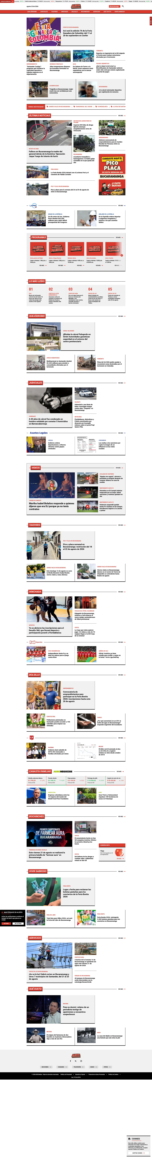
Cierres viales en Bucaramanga (59, 106)
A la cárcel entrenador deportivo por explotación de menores (110, 91)
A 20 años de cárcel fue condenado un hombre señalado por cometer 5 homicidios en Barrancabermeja (48, 421)
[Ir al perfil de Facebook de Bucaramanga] (70, 1061)
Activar (6, 923)
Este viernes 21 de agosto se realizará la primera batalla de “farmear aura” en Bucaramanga (47, 854)
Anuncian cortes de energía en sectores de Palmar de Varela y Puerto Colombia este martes (55, 300)
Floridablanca (103, 106)
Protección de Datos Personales (97, 1074)
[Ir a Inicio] (76, 6)
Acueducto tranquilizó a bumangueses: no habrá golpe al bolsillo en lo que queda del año (84, 159)
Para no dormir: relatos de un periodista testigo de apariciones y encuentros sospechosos (76, 1010)
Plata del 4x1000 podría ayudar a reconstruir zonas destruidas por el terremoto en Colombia (109, 364)
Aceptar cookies (137, 1153)
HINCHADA (64, 11)
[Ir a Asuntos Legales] (38, 433)
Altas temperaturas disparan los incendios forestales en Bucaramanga (60, 68)
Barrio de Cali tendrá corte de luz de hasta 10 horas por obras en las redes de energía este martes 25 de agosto (36, 298)
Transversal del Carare (84, 106)
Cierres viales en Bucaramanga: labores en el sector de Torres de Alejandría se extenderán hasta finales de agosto (108, 573)
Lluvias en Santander (120, 106)
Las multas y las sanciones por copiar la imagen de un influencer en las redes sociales (109, 446)
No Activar (18, 923)
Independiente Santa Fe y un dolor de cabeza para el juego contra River (58, 655)
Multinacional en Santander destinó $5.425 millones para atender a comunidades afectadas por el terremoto (59, 364)
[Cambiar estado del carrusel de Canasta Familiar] (12, 1)
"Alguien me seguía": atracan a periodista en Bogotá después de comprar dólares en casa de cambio (111, 479)
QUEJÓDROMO (32, 11)
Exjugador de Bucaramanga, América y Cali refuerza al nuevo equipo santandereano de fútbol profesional (85, 616)
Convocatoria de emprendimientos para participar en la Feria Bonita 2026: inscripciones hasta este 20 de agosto (76, 696)
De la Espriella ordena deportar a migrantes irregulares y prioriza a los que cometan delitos (109, 219)
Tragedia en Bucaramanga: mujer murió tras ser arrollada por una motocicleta (61, 91)
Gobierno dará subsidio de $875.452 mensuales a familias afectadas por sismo (58, 752)
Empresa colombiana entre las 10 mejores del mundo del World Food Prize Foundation (58, 797)
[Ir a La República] (31, 738)
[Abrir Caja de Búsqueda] (123, 6)
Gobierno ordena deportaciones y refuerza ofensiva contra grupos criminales (57, 446)
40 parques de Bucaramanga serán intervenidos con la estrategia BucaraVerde (85, 980)
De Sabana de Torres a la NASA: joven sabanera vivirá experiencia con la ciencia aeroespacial (83, 69)
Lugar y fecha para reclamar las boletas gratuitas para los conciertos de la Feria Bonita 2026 (77, 893)
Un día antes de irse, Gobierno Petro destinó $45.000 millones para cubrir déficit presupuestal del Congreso (58, 219)
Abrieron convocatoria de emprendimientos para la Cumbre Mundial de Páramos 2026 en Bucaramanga (110, 143)
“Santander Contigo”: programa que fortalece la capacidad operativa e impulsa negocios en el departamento (36, 70)
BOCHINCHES (85, 11)
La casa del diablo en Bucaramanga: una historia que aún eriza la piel (110, 1037)
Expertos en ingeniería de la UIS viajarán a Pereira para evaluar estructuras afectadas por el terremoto (110, 55)
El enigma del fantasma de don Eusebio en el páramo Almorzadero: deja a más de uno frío (59, 1037)
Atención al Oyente (80, 1074)
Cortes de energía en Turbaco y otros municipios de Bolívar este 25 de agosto (114, 298)
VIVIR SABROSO (120, 11)
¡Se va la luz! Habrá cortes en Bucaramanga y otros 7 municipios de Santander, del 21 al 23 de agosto (49, 976)
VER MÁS (41, 265)
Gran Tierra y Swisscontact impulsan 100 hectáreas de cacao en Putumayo (108, 797)
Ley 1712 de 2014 (76, 1077)
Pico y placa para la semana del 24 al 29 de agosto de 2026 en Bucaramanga (70, 191)
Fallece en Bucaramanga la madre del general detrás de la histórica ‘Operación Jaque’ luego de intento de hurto (47, 153)
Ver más (120, 115)
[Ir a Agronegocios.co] (63, 771)
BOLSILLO (75, 11)
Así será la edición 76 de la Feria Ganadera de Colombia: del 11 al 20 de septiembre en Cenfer (77, 33)
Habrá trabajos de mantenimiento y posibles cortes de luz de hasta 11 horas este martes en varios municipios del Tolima (95, 299)
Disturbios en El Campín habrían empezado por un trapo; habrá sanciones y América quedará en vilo (111, 493)
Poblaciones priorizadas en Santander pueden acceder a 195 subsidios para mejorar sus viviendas (58, 723)
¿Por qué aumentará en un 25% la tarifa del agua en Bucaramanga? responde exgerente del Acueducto (109, 723)
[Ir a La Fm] (33, 205)
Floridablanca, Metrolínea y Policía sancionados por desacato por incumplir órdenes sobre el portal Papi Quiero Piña (84, 423)
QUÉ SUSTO (107, 11)
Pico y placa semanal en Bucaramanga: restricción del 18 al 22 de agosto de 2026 (77, 546)
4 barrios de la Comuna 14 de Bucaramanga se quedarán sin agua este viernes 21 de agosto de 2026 (85, 962)
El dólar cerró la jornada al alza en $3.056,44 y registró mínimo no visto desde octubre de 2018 (109, 752)
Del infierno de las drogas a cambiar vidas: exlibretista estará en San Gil (84, 858)
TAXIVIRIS (54, 11)
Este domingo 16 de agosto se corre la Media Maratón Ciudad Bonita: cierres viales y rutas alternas (59, 573)
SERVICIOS (96, 11)
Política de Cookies (138, 1149)
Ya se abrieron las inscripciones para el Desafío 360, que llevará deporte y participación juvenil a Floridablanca (46, 630)
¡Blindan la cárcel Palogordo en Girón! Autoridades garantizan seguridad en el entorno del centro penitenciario (77, 338)
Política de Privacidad (66, 1074)
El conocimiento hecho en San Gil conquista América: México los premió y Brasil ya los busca (85, 841)
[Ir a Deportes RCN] (36, 642)
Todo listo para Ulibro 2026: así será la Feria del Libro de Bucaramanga (59, 919)
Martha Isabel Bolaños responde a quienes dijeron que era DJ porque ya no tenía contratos (51, 506)
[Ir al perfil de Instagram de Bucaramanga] (81, 1061)
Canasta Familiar (6, 1)
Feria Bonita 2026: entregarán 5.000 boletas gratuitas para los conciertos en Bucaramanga (108, 919)
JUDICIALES (44, 11)
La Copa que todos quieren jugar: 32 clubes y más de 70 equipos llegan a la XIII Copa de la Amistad (85, 633)
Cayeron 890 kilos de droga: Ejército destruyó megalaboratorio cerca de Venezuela (83, 128)
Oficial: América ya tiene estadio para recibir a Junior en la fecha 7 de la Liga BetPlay (110, 655)
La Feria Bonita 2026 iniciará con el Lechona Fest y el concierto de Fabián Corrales (70, 173)
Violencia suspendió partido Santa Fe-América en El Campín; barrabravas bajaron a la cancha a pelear (111, 507)
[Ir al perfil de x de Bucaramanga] (75, 1061)
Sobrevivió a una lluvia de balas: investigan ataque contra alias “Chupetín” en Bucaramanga (84, 407)
